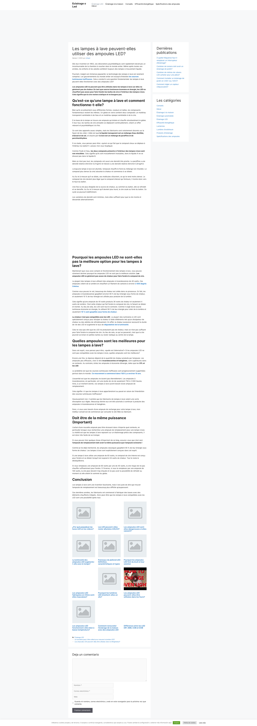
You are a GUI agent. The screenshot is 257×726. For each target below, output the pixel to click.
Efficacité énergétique (144, 4)
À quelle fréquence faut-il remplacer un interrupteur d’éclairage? (167, 60)
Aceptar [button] (176, 722)
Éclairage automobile (165, 116)
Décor (94, 6)
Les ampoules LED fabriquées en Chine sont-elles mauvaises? (83, 595)
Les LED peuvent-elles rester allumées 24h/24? (109, 528)
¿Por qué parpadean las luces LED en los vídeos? (83, 528)
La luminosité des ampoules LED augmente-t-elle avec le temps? (83, 562)
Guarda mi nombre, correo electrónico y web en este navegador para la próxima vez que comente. (110, 703)
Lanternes (161, 126)
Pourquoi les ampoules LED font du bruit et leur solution (134, 562)
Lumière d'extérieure (165, 130)
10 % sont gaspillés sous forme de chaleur (99, 312)
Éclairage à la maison (114, 4)
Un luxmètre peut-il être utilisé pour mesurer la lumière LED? (95, 639)
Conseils (129, 4)
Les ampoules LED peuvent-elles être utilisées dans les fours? (134, 595)
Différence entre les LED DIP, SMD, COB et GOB (134, 627)
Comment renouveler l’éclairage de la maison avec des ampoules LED (108, 628)
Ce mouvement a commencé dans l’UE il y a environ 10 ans (116, 373)
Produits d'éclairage (165, 133)
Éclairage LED (97, 4)
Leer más (202, 723)
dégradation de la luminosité (116, 325)
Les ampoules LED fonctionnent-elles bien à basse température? (83, 628)
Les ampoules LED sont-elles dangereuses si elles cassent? (135, 529)
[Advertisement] (128, 25)
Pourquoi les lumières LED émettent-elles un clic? (108, 595)
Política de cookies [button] (189, 722)
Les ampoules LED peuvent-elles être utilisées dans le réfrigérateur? (97, 642)
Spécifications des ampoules (168, 4)
